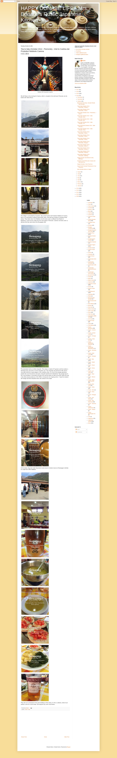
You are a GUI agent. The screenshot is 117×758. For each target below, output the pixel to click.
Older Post (66, 737)
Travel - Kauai (91, 365)
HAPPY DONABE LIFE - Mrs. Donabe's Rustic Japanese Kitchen (54, 14)
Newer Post (24, 737)
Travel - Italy (27, 709)
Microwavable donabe (91, 298)
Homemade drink (92, 259)
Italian (89, 278)
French (89, 252)
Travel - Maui (91, 374)
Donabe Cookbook (90, 228)
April (79, 179)
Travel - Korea (91, 368)
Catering (90, 213)
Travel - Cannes (92, 330)
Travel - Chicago (92, 336)
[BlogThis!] (23, 54)
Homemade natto (92, 264)
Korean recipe (91, 288)
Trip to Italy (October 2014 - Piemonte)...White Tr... (83, 145)
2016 (77, 91)
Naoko (83, 60)
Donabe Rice (91, 233)
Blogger (68, 747)
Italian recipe (91, 280)
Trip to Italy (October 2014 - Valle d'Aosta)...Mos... (85, 116)
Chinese (90, 214)
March (79, 181)
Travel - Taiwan (91, 409)
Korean (90, 286)
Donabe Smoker (92, 236)
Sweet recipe (91, 320)
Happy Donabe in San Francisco (85, 164)
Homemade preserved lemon (92, 268)
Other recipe (91, 310)
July (79, 173)
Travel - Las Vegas (91, 371)
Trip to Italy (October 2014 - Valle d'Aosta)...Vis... (85, 123)
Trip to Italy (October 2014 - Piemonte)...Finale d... (83, 107)
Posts (78, 429)
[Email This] (21, 54)
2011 (77, 192)
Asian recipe (91, 206)
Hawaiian (90, 254)
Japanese (90, 282)
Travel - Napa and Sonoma (91, 380)
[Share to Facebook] (26, 54)
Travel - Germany (92, 350)
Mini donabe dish (92, 300)
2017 (77, 89)
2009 (77, 196)
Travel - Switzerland (91, 407)
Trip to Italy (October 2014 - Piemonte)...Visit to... (83, 110)
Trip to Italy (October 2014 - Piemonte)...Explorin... (83, 152)
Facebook (78, 51)
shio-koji (90, 318)
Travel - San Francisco (91, 401)
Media (89, 296)
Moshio (90, 305)
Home (45, 737)
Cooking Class (91, 222)
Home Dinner (91, 256)
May (79, 177)
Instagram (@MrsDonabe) (82, 54)
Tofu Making (91, 325)
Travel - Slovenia (92, 403)
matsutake (90, 294)
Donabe (90, 225)
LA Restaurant (91, 291)
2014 (77, 95)
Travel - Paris (91, 391)
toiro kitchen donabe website (82, 49)
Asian (89, 204)
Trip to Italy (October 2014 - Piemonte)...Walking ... (83, 155)
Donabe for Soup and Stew (92, 230)
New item (90, 307)
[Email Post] (31, 707)
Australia (90, 207)
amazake (90, 202)
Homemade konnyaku (91, 262)
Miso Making (91, 303)
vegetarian (90, 418)
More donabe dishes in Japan (84, 169)
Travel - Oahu (91, 387)
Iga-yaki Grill (91, 275)
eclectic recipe (91, 249)
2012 (77, 190)
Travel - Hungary (92, 356)
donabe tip (90, 247)
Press (89, 312)
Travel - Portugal (92, 394)
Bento (89, 211)
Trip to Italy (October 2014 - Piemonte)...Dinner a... (83, 148)
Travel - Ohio (91, 390)
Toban (89, 323)
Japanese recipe (92, 283)
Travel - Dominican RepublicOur (91, 347)
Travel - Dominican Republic (90, 343)
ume (89, 416)
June (79, 175)
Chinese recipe (91, 216)
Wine (89, 423)
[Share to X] (25, 54)
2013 (77, 188)
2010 (77, 194)
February (80, 183)
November (80, 99)
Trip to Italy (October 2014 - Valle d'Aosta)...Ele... (85, 119)
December (80, 97)
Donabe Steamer (92, 242)
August (79, 171)
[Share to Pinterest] (28, 54)
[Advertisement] (45, 723)
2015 (77, 93)
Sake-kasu (90, 314)
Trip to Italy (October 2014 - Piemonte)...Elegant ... (83, 142)
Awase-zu (90, 209)
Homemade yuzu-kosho (91, 272)
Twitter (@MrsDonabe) (81, 52)
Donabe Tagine (91, 244)
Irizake (89, 276)
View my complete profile (80, 83)
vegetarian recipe (90, 421)
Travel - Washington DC (92, 413)
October (79, 101)
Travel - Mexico (91, 377)
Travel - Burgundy (90, 327)
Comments (79, 432)
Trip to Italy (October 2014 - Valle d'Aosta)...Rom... (85, 129)
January (80, 185)
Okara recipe (91, 309)
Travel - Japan (91, 362)
